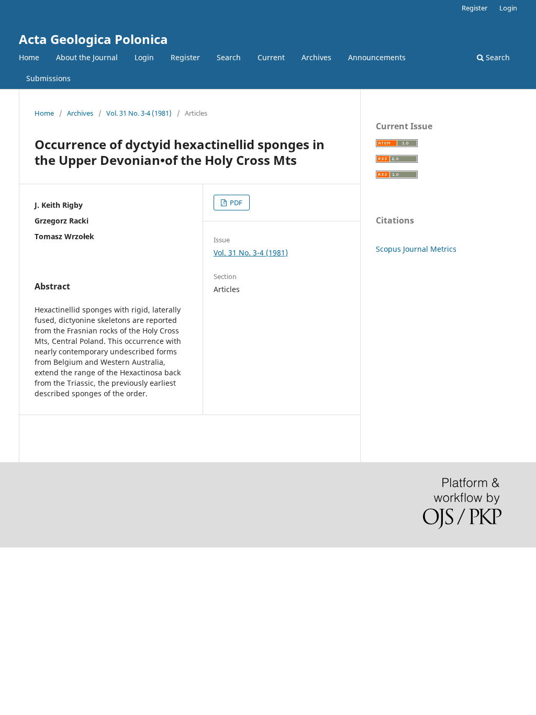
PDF (235, 202)
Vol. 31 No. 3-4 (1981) (139, 113)
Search (229, 57)
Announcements (377, 57)
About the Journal (87, 57)
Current (271, 57)
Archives (316, 57)
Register (185, 57)
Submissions (48, 78)
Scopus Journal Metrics (416, 249)
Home (29, 57)
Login (144, 57)
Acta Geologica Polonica (93, 39)
